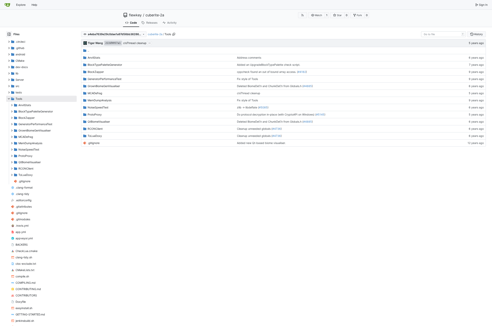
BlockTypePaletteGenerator (105, 64)
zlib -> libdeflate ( (248, 107)
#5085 (263, 107)
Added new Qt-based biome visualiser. (261, 143)
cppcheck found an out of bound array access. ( (267, 71)
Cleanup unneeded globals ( (254, 128)
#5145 (320, 114)
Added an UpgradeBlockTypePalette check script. (268, 64)
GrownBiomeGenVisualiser (104, 86)
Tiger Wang (95, 43)
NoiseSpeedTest (98, 107)
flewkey (135, 15)
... (149, 42)
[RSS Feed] (302, 15)
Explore (21, 4)
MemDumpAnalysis (99, 100)
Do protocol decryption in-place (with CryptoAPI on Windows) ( (276, 114)
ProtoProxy (95, 114)
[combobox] (443, 34)
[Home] (7, 4)
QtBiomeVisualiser (99, 121)
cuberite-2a (154, 15)
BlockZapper (96, 71)
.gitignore (94, 143)
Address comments (249, 57)
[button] (316, 15)
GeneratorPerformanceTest (104, 79)
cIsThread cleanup (134, 43)
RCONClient (95, 128)
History (478, 34)
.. (88, 50)
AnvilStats (94, 57)
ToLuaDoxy (95, 135)
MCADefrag (95, 93)
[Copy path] (173, 34)
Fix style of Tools (247, 79)
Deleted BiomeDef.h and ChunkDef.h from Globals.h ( (270, 86)
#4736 (276, 128)
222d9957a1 (113, 43)
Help (34, 4)
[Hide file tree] (9, 34)
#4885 (307, 86)
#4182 (302, 71)
